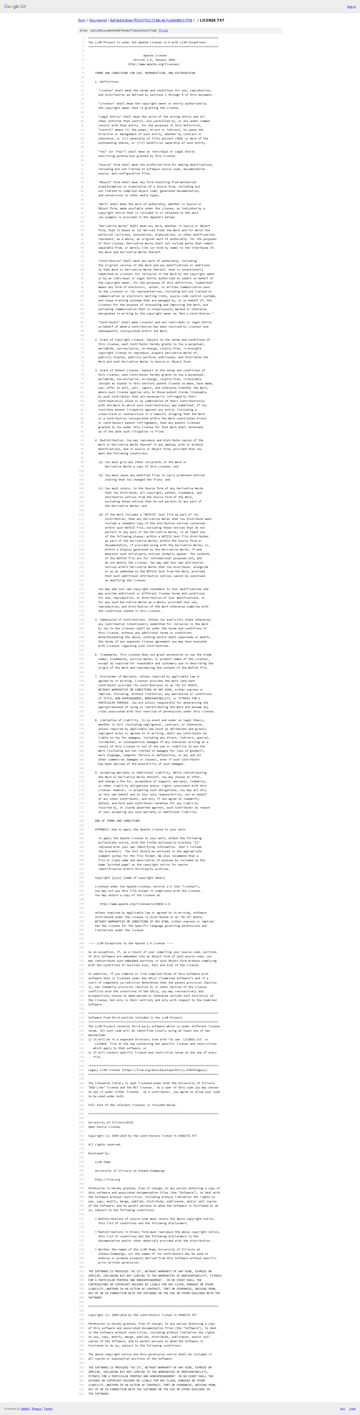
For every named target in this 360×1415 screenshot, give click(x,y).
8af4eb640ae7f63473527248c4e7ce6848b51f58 (151, 20)
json (352, 1408)
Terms (48, 1409)
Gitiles (25, 1409)
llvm (81, 20)
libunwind (98, 20)
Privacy (36, 1409)
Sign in (351, 7)
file (163, 30)
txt (342, 1408)
